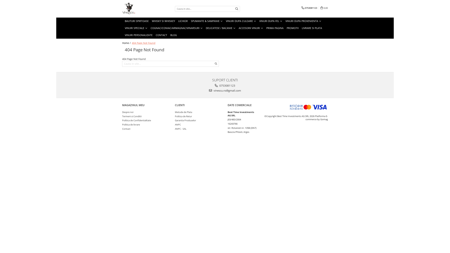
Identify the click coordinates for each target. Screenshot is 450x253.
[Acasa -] (139, 9)
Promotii (293, 28)
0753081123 (227, 85)
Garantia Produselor (185, 120)
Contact (161, 35)
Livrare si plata (312, 28)
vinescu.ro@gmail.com (227, 90)
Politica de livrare (131, 124)
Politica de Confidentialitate (136, 120)
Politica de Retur (183, 116)
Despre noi (127, 112)
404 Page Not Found (143, 43)
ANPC (178, 124)
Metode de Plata (183, 112)
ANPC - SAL (181, 128)
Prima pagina (275, 28)
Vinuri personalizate (139, 35)
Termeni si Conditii (132, 116)
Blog (173, 35)
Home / (126, 43)
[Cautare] (237, 9)
